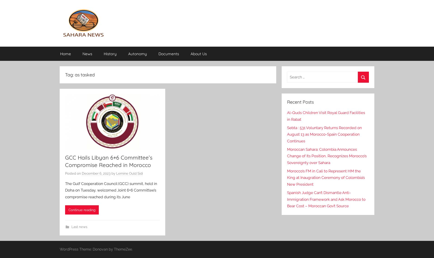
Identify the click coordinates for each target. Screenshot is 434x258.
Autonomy (137, 53)
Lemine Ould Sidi (129, 173)
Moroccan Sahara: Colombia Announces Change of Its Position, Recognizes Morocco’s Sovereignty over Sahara (327, 156)
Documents (168, 53)
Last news (79, 227)
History (110, 53)
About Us (199, 53)
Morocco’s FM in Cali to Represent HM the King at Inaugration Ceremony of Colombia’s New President (326, 178)
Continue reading (81, 210)
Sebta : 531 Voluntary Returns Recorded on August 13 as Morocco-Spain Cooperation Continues (324, 135)
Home (65, 53)
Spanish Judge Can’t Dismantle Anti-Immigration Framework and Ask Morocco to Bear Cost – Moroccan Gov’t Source (326, 199)
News (87, 53)
